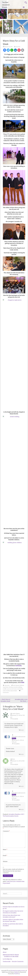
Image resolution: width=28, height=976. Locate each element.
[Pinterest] (19, 50)
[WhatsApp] (12, 50)
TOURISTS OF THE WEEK (11, 956)
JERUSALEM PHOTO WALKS (11, 954)
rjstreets (18, 46)
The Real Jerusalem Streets (6, 4)
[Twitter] (8, 50)
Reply (22, 730)
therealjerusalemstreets (19, 736)
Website (5, 861)
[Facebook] (4, 50)
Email (5, 855)
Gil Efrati (11, 687)
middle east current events (10, 689)
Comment (6, 831)
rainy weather (6, 690)
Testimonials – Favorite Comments (13, 961)
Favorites (7, 685)
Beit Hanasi (16, 685)
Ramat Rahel (14, 690)
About (4, 952)
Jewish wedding (18, 687)
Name (5, 849)
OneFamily (18, 665)
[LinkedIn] (15, 50)
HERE (22, 682)
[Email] (22, 50)
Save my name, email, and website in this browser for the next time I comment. (13, 870)
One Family (20, 689)
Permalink (15, 719)
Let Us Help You (7, 959)
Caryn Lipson (16, 713)
